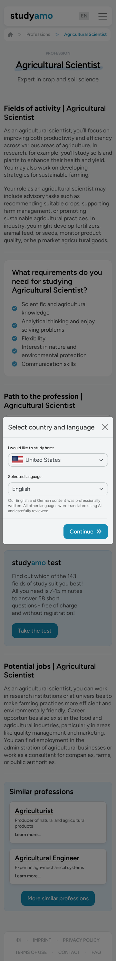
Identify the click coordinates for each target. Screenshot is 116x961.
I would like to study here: (31, 447)
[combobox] (58, 460)
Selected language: (25, 476)
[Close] (105, 427)
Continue (81, 531)
